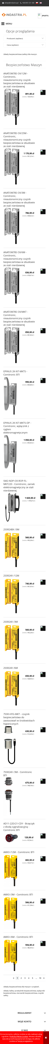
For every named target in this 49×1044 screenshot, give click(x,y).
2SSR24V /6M (10, 667)
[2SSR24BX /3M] (11, 550)
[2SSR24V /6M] (11, 688)
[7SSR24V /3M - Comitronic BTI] (11, 796)
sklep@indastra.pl (11, 3)
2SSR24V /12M (11, 575)
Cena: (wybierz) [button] (13, 45)
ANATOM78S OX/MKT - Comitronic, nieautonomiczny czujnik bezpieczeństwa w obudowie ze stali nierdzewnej (19, 318)
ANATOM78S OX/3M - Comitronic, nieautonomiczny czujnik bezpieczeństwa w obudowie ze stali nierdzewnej (19, 199)
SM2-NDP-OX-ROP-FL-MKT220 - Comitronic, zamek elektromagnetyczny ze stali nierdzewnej (19, 485)
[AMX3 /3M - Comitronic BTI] (11, 913)
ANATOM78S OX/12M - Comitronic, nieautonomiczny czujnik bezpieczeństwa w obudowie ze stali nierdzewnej (19, 80)
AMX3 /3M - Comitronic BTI (18, 894)
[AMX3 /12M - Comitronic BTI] (11, 870)
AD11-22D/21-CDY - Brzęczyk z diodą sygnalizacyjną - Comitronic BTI (18, 827)
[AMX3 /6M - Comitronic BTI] (11, 955)
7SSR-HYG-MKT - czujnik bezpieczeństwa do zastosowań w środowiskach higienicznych (19, 718)
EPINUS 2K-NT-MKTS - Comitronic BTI (15, 373)
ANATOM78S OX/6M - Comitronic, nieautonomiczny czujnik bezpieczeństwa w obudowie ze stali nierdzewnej (19, 259)
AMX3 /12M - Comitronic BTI (18, 852)
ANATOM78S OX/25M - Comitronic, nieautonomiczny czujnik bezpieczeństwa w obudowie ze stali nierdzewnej (19, 140)
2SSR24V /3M (10, 621)
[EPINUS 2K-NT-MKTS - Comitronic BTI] (11, 395)
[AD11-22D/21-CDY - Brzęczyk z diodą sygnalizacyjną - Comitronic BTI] (11, 838)
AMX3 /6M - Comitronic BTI (18, 936)
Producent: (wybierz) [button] (15, 38)
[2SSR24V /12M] (11, 596)
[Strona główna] (14, 15)
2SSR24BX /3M (11, 529)
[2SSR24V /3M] (11, 642)
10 (40, 978)
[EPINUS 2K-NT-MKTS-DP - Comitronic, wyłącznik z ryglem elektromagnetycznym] (11, 453)
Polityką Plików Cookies (19, 1036)
